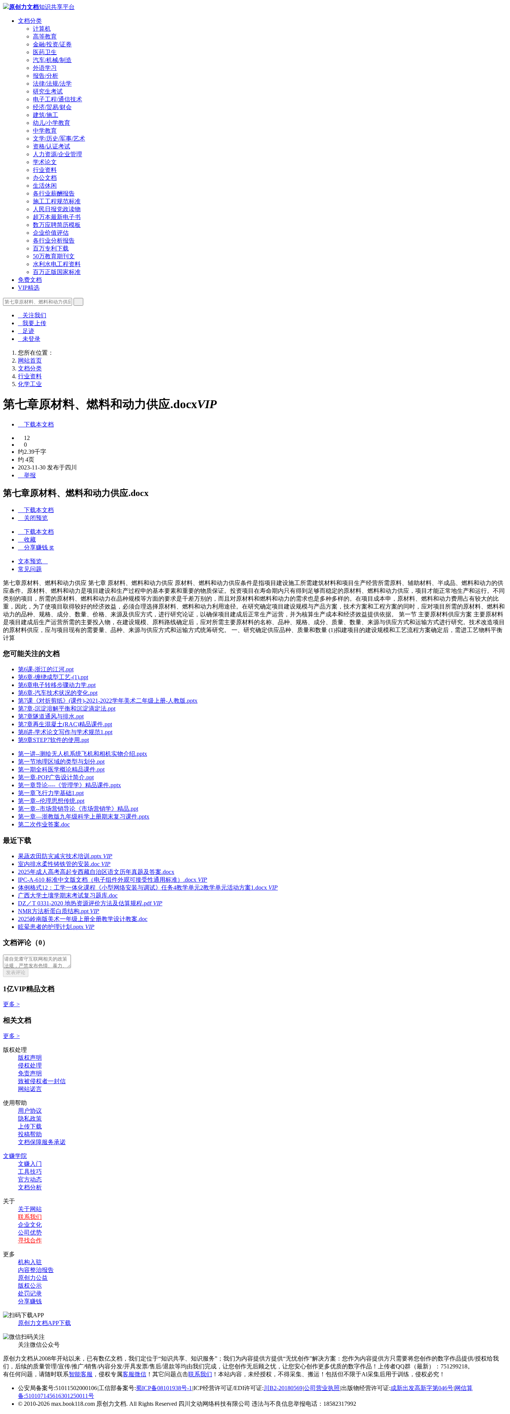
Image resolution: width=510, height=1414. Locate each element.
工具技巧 (30, 1171)
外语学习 (45, 68)
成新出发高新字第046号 (422, 1388)
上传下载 (30, 1126)
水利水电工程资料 (57, 264)
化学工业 (30, 384)
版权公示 (30, 1285)
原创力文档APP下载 (44, 1323)
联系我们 (30, 1217)
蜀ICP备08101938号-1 (164, 1388)
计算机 (42, 28)
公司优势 (30, 1232)
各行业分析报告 (54, 240)
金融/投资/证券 (52, 44)
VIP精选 (29, 287)
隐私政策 (30, 1118)
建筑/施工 (45, 115)
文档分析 (30, 1187)
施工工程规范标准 (57, 201)
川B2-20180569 (283, 1388)
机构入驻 (30, 1262)
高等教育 (45, 36)
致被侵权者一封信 (42, 1081)
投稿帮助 (30, 1134)
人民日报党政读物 (57, 209)
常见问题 (30, 569)
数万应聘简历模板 (57, 225)
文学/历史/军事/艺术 (59, 138)
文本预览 (33, 561)
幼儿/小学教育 (51, 123)
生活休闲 (45, 185)
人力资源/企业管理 (57, 154)
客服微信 (134, 1374)
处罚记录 (30, 1293)
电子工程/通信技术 (57, 99)
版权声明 (30, 1057)
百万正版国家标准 (57, 272)
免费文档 (30, 280)
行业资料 (45, 170)
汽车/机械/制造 (52, 60)
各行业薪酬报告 (54, 193)
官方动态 (30, 1179)
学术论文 (45, 162)
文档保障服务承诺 (42, 1142)
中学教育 (45, 130)
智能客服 (81, 1374)
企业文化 (30, 1225)
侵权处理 (30, 1065)
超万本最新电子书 (57, 217)
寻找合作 (30, 1240)
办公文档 (45, 178)
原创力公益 (33, 1278)
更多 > (11, 1004)
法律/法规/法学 (52, 83)
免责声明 (30, 1073)
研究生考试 (48, 91)
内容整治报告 (36, 1270)
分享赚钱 (30, 1301)
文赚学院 (15, 1156)
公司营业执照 (322, 1388)
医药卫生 (45, 52)
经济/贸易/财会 (52, 107)
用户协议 (30, 1111)
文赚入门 (30, 1164)
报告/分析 (45, 76)
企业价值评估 (51, 232)
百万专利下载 (51, 248)
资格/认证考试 (51, 146)
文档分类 (30, 21)
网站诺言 (30, 1089)
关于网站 (30, 1209)
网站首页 (30, 360)
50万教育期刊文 (54, 256)
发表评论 (15, 972)
